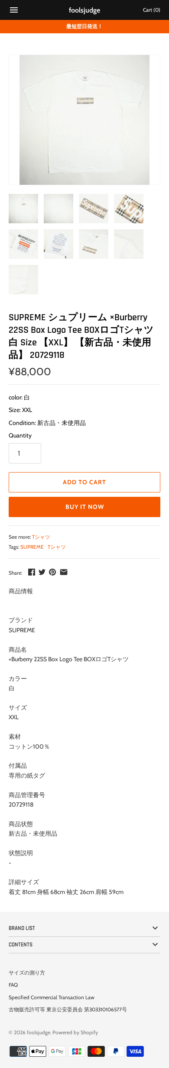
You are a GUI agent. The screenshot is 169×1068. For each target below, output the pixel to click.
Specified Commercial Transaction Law (51, 997)
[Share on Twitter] (42, 572)
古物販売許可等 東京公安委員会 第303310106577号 (68, 1010)
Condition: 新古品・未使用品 (47, 423)
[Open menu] (14, 11)
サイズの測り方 (27, 973)
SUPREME (32, 547)
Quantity (20, 435)
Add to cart (84, 482)
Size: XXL (20, 410)
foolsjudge (38, 1032)
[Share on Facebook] (31, 572)
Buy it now (84, 507)
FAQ (13, 985)
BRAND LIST (22, 928)
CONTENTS (20, 944)
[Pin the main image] (52, 572)
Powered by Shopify (75, 1032)
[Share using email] (63, 572)
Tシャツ (41, 537)
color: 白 (19, 397)
